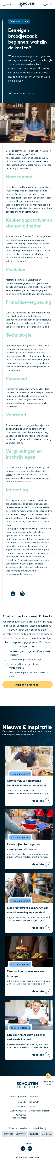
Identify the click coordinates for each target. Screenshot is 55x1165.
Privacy (32, 1105)
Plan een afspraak (27, 684)
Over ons (33, 1096)
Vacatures (34, 1101)
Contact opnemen (17, 1096)
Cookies (22, 1101)
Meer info (38, 800)
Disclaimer (21, 1105)
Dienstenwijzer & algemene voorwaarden (18, 1114)
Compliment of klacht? (40, 1110)
